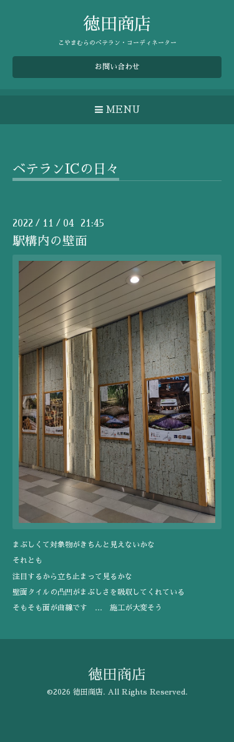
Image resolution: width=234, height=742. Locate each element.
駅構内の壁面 (49, 241)
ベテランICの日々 (65, 168)
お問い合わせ (117, 67)
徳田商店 (117, 24)
